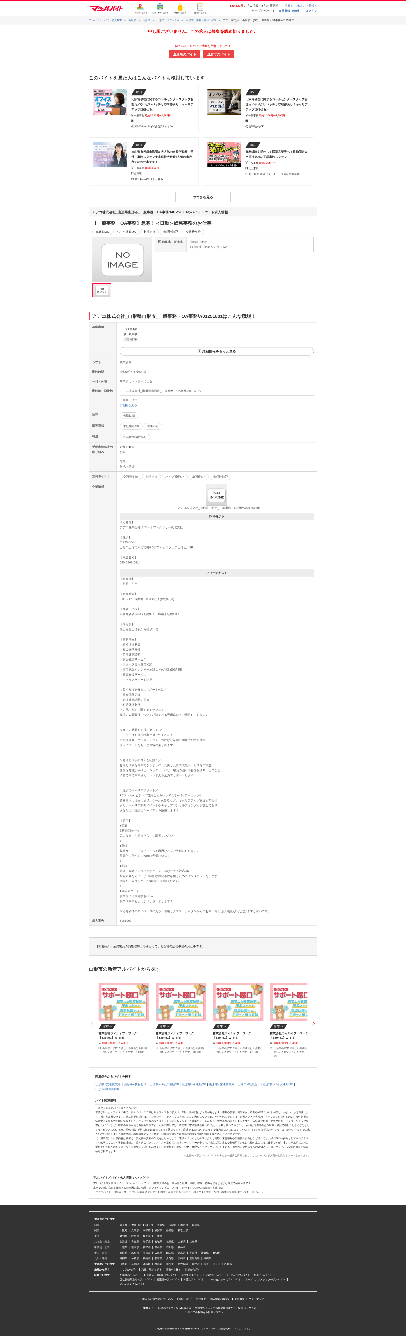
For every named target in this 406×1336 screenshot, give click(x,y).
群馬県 (196, 1224)
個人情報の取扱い (220, 1298)
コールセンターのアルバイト (224, 1279)
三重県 (158, 1236)
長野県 (147, 1247)
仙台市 (216, 1264)
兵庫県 (135, 1230)
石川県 (170, 1247)
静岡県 (147, 1236)
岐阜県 (135, 1236)
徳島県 (181, 1252)
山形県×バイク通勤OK (164, 1084)
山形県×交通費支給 (108, 1084)
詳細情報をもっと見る (219, 351)
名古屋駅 (183, 1264)
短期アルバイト (263, 1275)
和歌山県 (183, 1230)
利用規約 (201, 1298)
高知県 (216, 1252)
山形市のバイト (218, 54)
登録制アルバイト (215, 1275)
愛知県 (123, 1236)
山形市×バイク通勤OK (278, 1084)
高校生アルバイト (191, 1275)
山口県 (170, 1252)
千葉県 (161, 1224)
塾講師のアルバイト (131, 1275)
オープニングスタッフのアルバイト (265, 1279)
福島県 (193, 1241)
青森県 (135, 1241)
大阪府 (123, 1230)
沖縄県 (207, 1258)
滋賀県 (158, 1230)
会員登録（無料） (290, 10)
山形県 (181, 1241)
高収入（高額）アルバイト (162, 1275)
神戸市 (196, 1264)
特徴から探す (192, 1269)
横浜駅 (158, 1264)
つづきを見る (203, 197)
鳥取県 (123, 1252)
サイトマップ (256, 1298)
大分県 (170, 1258)
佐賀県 (135, 1258)
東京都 (123, 1224)
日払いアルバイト (240, 1275)
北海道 (123, 1241)
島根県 (135, 1252)
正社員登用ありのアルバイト (136, 1279)
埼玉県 (149, 1224)
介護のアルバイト (194, 1279)
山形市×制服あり (249, 1084)
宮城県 (158, 1241)
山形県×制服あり (135, 1084)
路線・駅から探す (151, 1269)
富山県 (158, 1247)
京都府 (147, 1230)
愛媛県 (205, 1252)
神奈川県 (136, 1224)
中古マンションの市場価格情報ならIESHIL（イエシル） (227, 1308)
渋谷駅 (123, 1264)
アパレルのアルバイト (132, 1283)
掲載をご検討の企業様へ (301, 5)
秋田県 (170, 1241)
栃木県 (184, 1224)
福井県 (181, 1247)
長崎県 (147, 1258)
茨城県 (172, 1224)
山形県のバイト (184, 54)
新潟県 (135, 1247)
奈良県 (170, 1230)
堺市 (206, 1264)
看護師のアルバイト (168, 1279)
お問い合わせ (184, 1298)
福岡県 (123, 1258)
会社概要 (240, 1298)
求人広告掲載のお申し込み (157, 1298)
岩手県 (147, 1241)
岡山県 (147, 1252)
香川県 (193, 1252)
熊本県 (158, 1258)
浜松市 (170, 1264)
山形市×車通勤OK (107, 1089)
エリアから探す (128, 1269)
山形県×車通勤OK (194, 1084)
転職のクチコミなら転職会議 (174, 1308)
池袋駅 (147, 1264)
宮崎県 (181, 1258)
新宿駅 (135, 1264)
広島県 (158, 1252)
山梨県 (123, 1247)
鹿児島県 (194, 1258)
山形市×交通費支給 (222, 1084)
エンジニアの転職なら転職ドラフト (203, 1312)
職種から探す (173, 1269)
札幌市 (228, 1264)
